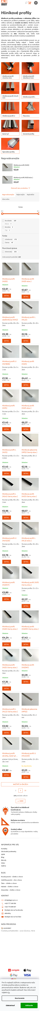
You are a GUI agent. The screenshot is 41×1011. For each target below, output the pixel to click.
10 (25, 790)
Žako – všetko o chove (9, 883)
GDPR (3, 854)
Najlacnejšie (21, 195)
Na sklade (10, 221)
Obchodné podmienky (8, 851)
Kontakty (4, 849)
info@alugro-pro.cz (11, 900)
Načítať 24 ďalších (20, 784)
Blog (2, 857)
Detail (6, 296)
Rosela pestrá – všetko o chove (12, 877)
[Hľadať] (26, 3)
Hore (21, 801)
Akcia (8, 224)
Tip (7, 230)
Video (3, 863)
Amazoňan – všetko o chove (10, 890)
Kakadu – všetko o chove (9, 887)
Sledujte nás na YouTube (13, 917)
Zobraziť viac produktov (19, 188)
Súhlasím (29, 1005)
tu (9, 992)
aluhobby (8, 913)
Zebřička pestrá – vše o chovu (11, 880)
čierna (9, 242)
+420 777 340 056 (10, 903)
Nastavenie (19, 998)
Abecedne (5, 199)
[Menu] (36, 3)
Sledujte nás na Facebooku (14, 910)
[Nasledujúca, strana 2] (20, 790)
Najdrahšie (30, 195)
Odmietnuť (10, 1005)
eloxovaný (11, 252)
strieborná (11, 239)
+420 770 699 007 (10, 907)
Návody (3, 860)
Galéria (3, 866)
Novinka (9, 227)
